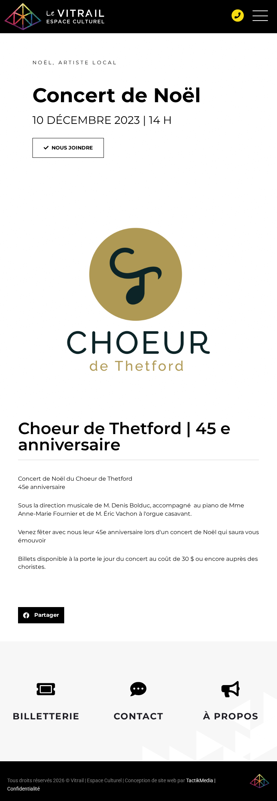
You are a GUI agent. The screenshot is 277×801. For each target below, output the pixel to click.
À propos (231, 716)
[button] (41, 615)
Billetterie (46, 716)
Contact (138, 716)
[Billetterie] (46, 689)
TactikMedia (199, 780)
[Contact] (138, 689)
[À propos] (231, 689)
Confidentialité (23, 789)
